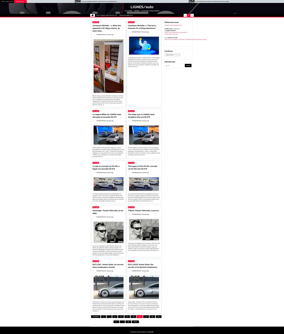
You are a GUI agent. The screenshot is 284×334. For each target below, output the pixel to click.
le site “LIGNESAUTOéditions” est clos (106, 15)
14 (146, 316)
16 (158, 316)
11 (127, 316)
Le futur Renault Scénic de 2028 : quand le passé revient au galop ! (55, 1)
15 (152, 316)
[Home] (92, 15)
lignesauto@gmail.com (176, 25)
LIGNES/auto (142, 7)
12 (133, 316)
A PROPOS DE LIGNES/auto (126, 15)
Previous (95, 316)
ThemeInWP (150, 332)
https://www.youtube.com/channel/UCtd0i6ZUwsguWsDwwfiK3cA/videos (185, 39)
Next (135, 321)
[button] (185, 15)
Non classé (96, 22)
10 (121, 316)
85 (128, 321)
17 (116, 321)
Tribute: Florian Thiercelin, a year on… (144, 210)
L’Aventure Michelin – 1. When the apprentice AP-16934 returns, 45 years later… (106, 28)
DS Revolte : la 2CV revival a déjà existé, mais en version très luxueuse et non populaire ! (174, 1)
